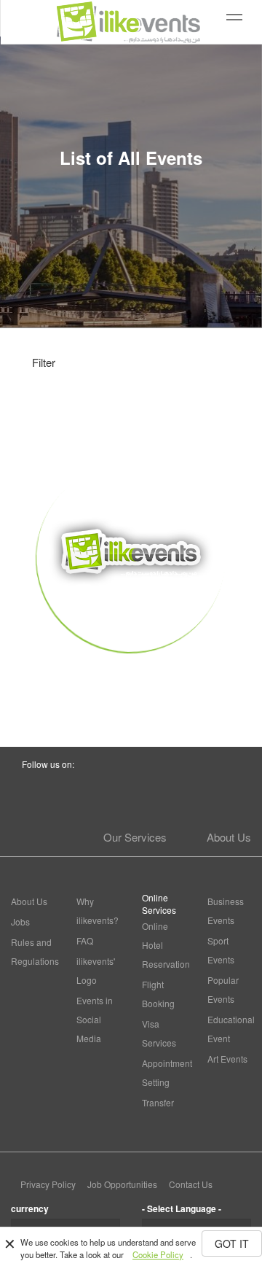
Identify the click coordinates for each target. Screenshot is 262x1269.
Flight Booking (158, 993)
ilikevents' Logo (95, 970)
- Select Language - (181, 1208)
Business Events (225, 910)
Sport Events (220, 950)
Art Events (227, 1058)
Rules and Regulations (33, 951)
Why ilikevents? (97, 910)
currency (30, 1208)
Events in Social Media (94, 1019)
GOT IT (232, 1243)
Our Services (135, 837)
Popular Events (223, 989)
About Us (229, 837)
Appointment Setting (164, 1072)
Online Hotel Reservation (164, 945)
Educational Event (229, 1028)
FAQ (84, 940)
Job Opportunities (122, 1184)
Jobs (20, 921)
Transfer (158, 1102)
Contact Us (191, 1184)
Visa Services (159, 1033)
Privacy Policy (48, 1184)
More (131, 678)
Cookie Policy (157, 1254)
